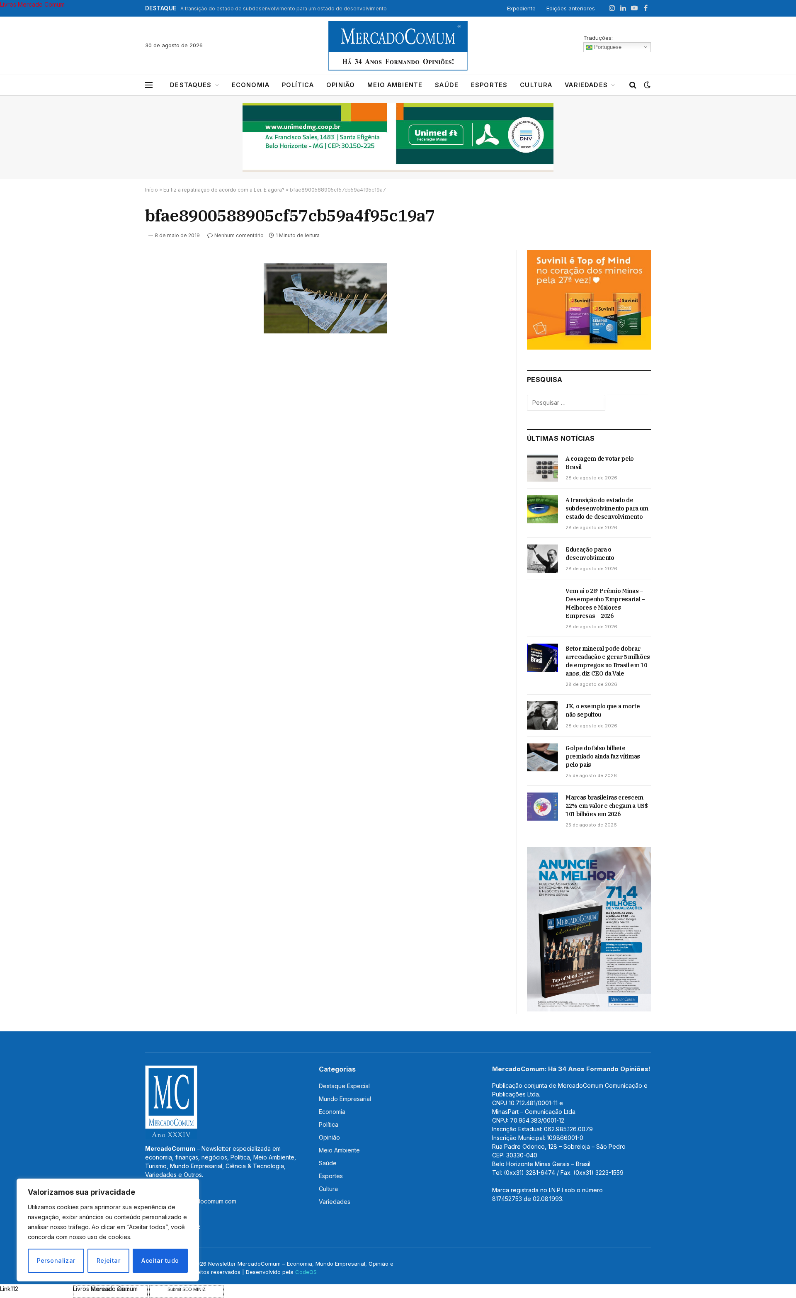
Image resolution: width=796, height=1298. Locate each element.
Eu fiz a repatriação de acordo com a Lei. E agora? (223, 190)
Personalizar (56, 1260)
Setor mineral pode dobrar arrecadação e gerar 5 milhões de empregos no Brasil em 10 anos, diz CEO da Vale (607, 661)
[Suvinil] (589, 347)
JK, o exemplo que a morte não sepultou (602, 710)
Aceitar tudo (160, 1260)
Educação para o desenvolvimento (589, 553)
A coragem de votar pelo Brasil (599, 463)
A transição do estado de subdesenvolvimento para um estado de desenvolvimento (283, 8)
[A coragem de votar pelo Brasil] (542, 468)
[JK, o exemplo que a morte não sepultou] (542, 715)
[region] (108, 1230)
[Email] (116, 366)
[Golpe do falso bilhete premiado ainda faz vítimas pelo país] (542, 757)
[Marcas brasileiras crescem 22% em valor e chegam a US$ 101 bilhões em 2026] (542, 806)
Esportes (489, 84)
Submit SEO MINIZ (186, 1289)
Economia (250, 84)
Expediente (521, 8)
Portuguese (606, 47)
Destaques (190, 84)
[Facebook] (116, 290)
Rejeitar (108, 1260)
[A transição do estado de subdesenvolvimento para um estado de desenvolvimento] (542, 509)
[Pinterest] (116, 347)
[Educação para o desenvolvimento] (542, 558)
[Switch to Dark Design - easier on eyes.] (646, 85)
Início (151, 190)
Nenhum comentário (239, 235)
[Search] (633, 85)
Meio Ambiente (394, 84)
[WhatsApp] (116, 385)
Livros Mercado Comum (32, 4)
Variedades (586, 84)
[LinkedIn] (116, 328)
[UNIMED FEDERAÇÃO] (398, 137)
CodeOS (306, 1272)
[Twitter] (116, 309)
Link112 (9, 1288)
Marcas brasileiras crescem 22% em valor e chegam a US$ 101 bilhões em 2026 (606, 806)
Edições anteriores (570, 8)
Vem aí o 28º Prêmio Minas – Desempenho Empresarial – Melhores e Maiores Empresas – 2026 (605, 603)
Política (298, 84)
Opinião (340, 84)
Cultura (536, 84)
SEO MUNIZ (35, 1288)
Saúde (447, 84)
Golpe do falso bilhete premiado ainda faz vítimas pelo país (602, 756)
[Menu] (149, 85)
